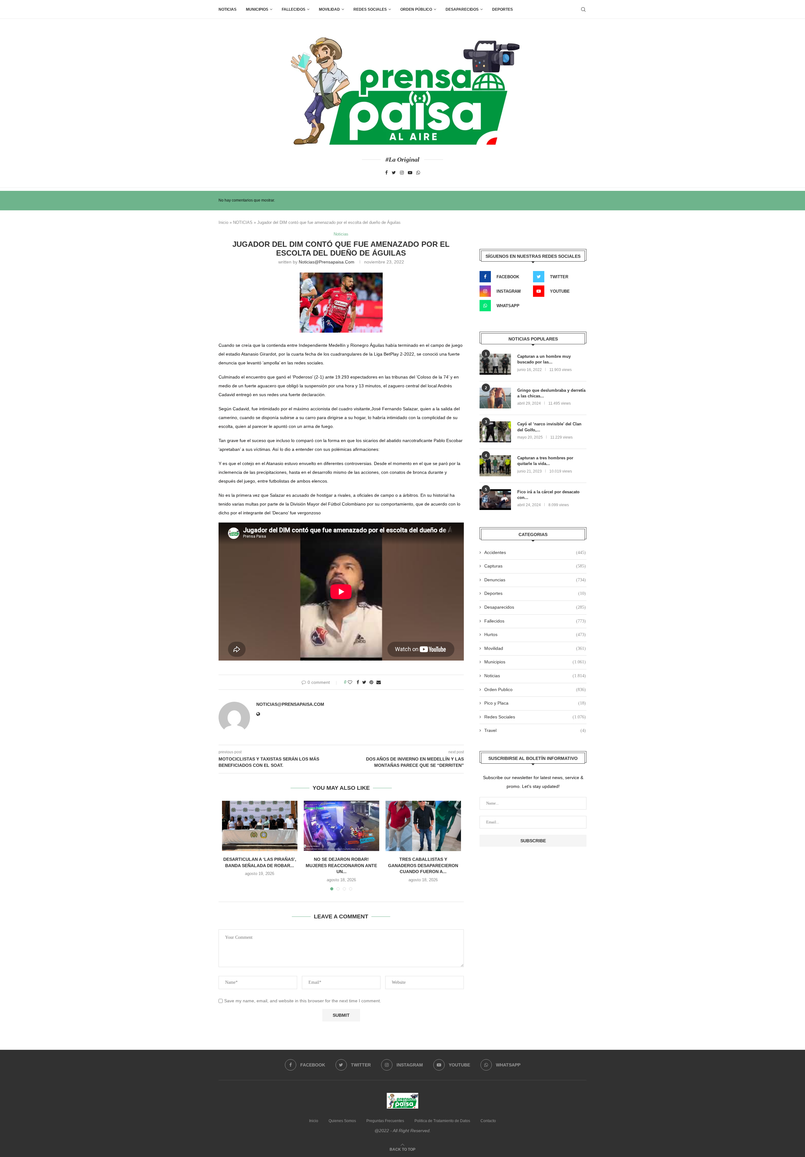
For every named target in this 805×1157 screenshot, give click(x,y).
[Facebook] (386, 172)
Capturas (535, 565)
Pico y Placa (535, 703)
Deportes (502, 9)
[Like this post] (350, 682)
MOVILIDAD (329, 9)
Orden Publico (535, 689)
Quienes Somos (342, 1121)
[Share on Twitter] (364, 682)
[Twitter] (394, 172)
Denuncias (535, 579)
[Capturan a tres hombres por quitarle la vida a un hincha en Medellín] (495, 465)
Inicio (223, 222)
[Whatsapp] (418, 172)
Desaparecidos (535, 607)
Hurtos (535, 634)
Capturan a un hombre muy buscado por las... (544, 359)
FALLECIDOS (293, 9)
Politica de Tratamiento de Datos (442, 1121)
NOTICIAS (243, 222)
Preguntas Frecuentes (385, 1121)
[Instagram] (402, 172)
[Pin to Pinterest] (371, 682)
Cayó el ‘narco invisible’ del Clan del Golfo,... (549, 427)
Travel (535, 730)
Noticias (227, 9)
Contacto (488, 1121)
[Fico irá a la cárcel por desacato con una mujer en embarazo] (495, 499)
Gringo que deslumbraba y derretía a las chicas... (551, 393)
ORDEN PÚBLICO (416, 9)
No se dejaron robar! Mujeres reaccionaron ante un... (341, 865)
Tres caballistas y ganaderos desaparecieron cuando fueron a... (423, 865)
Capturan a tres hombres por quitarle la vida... (545, 461)
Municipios (257, 9)
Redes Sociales (370, 9)
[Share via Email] (378, 682)
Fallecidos (535, 620)
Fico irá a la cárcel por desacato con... (548, 495)
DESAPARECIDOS (462, 9)
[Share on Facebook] (358, 682)
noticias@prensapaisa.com (326, 261)
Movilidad (535, 648)
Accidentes (535, 552)
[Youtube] (410, 172)
